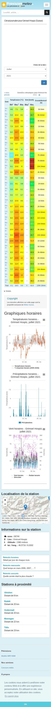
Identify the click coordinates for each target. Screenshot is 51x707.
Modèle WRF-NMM (8, 656)
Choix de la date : (40, 65)
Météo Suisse (29, 305)
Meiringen (11, 620)
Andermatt (11, 611)
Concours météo (7, 668)
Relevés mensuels (19, 566)
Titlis (11, 628)
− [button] (5, 504)
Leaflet (4, 516)
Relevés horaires (16, 558)
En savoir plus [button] (11, 696)
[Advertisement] (25, 44)
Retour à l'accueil (17, 4)
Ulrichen (11, 594)
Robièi (11, 602)
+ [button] (5, 500)
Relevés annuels (18, 574)
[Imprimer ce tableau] (39, 95)
